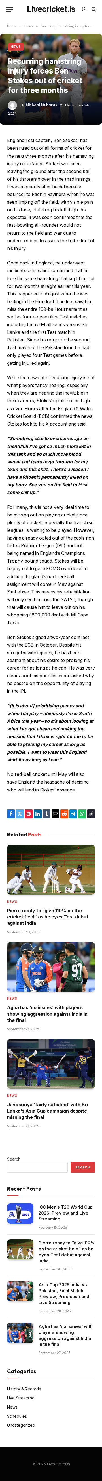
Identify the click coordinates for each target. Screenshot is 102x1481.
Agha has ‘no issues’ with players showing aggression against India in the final (47, 1014)
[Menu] (9, 9)
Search (13, 1159)
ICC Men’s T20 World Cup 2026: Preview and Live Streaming (66, 1213)
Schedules (17, 1416)
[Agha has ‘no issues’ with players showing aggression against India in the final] (51, 967)
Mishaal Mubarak (41, 105)
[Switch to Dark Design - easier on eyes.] (84, 9)
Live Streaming (21, 1397)
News (16, 47)
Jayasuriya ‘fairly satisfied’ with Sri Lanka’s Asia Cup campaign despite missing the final (47, 1111)
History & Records (24, 1388)
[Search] (93, 9)
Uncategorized (21, 1425)
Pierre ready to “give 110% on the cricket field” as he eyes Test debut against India (47, 917)
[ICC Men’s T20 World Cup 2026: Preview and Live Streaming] (20, 1213)
